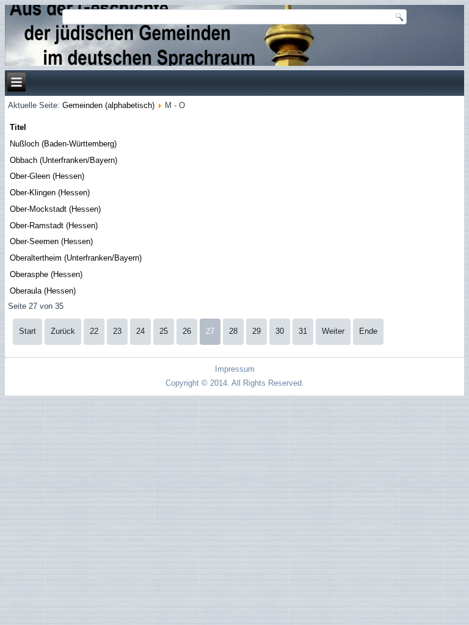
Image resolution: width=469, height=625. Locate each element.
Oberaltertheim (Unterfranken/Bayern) (76, 257)
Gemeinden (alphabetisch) (108, 105)
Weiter (333, 331)
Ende (368, 331)
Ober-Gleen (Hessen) (47, 176)
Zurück (63, 331)
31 (303, 331)
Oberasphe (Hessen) (46, 274)
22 (94, 331)
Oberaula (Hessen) (43, 290)
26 (187, 331)
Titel (18, 127)
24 (140, 331)
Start (27, 331)
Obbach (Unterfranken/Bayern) (63, 160)
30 (279, 331)
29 (256, 331)
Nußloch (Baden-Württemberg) (63, 143)
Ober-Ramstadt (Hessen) (54, 225)
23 (117, 331)
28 (233, 331)
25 (163, 331)
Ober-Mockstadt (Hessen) (55, 209)
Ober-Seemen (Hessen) (51, 241)
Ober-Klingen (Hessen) (50, 192)
